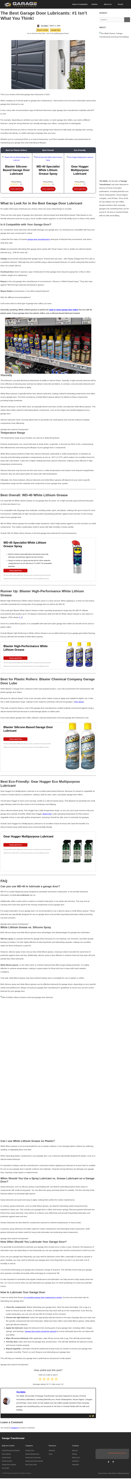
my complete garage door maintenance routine (42, 1297)
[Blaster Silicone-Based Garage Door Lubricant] (16, 160)
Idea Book (52, 1450)
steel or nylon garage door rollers (63, 310)
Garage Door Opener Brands (34, 1461)
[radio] (40, 1379)
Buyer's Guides (42, 30)
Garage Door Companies (33, 1457)
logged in (15, 1428)
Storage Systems (7, 1461)
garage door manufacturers (38, 239)
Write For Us (76, 1457)
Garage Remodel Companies (11, 1450)
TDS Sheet (78, 702)
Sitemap (74, 1454)
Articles (94, 4)
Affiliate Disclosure (123, 1473)
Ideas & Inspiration (80, 4)
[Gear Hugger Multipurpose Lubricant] (80, 157)
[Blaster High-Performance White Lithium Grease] (79, 667)
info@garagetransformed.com (117, 1453)
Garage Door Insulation (9, 1464)
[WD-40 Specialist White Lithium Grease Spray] (48, 160)
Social (120, 4)
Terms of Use (112, 1473)
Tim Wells (44, 26)
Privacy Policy (102, 1473)
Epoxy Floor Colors (31, 1464)
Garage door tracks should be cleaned (40, 1331)
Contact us (75, 1461)
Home (50, 1454)
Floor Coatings (6, 1454)
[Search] (127, 19)
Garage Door (55, 30)
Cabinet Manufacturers (32, 1454)
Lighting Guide (6, 1457)
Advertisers (75, 1464)
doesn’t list (46, 814)
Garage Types (29, 1450)
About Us (108, 4)
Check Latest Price (16, 189)
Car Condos (5, 1468)
